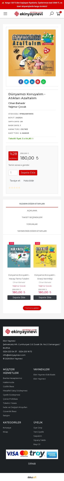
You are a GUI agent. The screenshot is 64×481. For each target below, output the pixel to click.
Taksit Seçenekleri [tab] (32, 217)
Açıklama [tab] (32, 210)
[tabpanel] (32, 52)
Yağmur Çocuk (19, 286)
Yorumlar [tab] (32, 224)
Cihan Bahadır (19, 282)
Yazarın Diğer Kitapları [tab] (32, 204)
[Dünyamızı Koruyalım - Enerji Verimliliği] (45, 256)
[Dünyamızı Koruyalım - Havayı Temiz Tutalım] (19, 256)
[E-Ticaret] (32, 477)
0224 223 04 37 (10, 351)
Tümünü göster (32, 308)
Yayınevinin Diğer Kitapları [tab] (32, 231)
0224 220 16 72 (25, 351)
